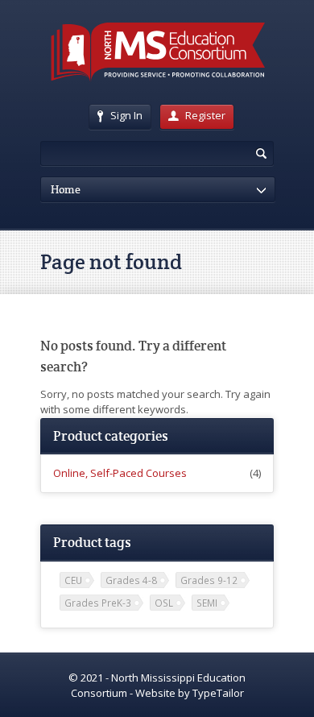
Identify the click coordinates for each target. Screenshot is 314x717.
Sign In (126, 115)
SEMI (206, 602)
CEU (73, 580)
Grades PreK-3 (97, 602)
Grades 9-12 (209, 580)
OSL (164, 602)
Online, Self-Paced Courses (120, 473)
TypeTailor (218, 693)
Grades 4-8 (131, 580)
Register (205, 115)
